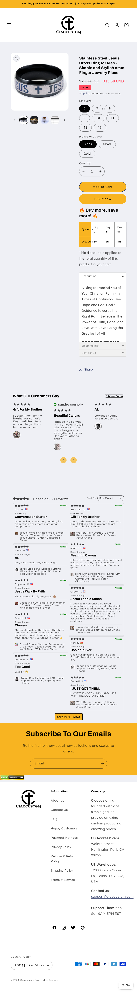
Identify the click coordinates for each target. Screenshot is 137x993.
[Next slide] (73, 460)
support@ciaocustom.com (112, 896)
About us (57, 800)
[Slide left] (15, 120)
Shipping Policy (62, 870)
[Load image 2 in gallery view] (34, 120)
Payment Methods (64, 837)
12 (85, 127)
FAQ (54, 819)
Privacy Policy (61, 847)
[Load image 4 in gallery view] (44, 120)
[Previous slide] (63, 460)
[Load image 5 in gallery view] (55, 120)
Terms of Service (63, 880)
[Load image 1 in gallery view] (24, 120)
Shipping (84, 93)
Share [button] (88, 369)
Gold (87, 153)
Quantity (85, 163)
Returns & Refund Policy (64, 859)
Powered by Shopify (46, 980)
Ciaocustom (27, 980)
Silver (107, 144)
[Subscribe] (102, 764)
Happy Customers (64, 828)
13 (100, 127)
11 (112, 118)
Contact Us (59, 810)
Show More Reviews (68, 716)
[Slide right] (64, 120)
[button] (9, 25)
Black (88, 144)
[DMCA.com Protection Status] (12, 779)
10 (98, 118)
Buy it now (102, 199)
